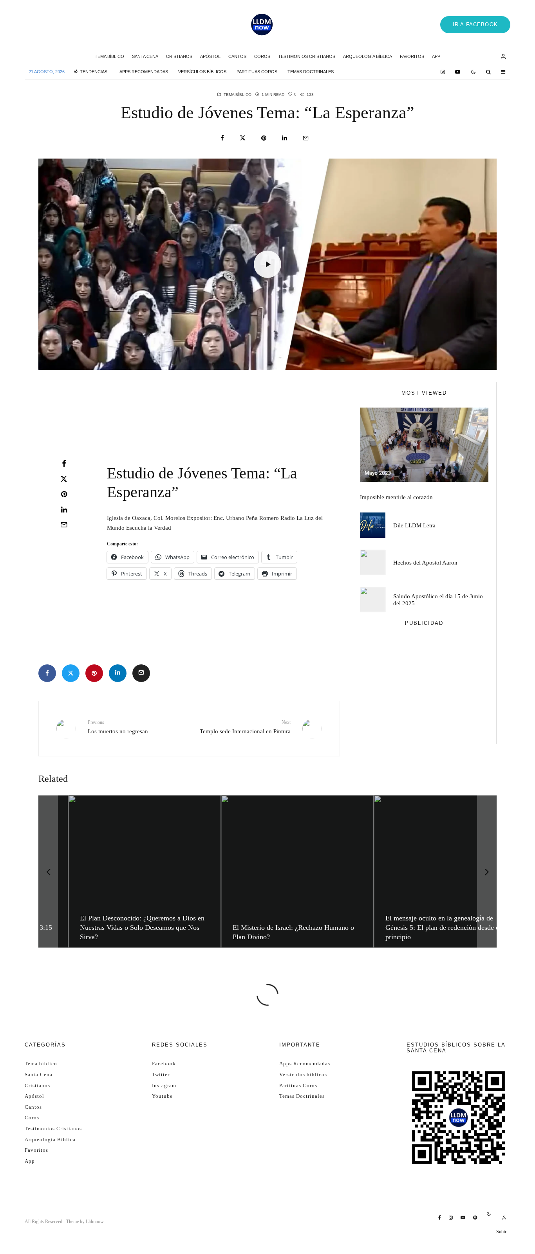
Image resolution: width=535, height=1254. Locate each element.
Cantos (237, 56)
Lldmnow (95, 1221)
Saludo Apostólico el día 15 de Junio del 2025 (438, 599)
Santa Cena (145, 56)
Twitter (161, 1074)
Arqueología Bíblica (367, 56)
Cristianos (179, 56)
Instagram (164, 1085)
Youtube (162, 1096)
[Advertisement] (101, 403)
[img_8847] (424, 445)
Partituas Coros (257, 71)
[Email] (306, 138)
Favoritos (412, 56)
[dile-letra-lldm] (372, 525)
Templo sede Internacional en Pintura (245, 727)
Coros (262, 56)
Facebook (164, 1063)
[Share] (222, 138)
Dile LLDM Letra (414, 525)
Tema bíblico (109, 56)
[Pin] (263, 138)
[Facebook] (439, 1217)
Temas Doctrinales (310, 71)
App (436, 56)
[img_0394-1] (372, 599)
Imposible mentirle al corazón (396, 497)
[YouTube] (457, 71)
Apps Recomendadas (143, 71)
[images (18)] (372, 562)
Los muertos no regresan (118, 727)
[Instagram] (443, 71)
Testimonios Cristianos (306, 56)
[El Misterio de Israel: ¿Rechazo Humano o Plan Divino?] (268, 871)
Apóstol (210, 56)
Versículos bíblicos (202, 71)
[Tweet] (243, 138)
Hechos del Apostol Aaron (425, 562)
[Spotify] (475, 1217)
